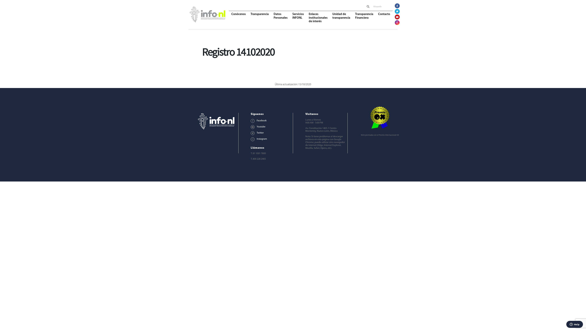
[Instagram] (397, 22)
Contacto (384, 14)
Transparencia (260, 14)
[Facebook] (397, 5)
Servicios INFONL (298, 16)
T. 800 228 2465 (258, 159)
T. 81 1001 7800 (258, 153)
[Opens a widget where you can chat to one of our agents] (574, 324)
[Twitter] (397, 11)
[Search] (368, 6)
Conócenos (238, 14)
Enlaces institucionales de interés (318, 18)
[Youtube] (397, 17)
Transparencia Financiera (364, 16)
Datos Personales (281, 16)
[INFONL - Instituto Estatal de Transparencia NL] (207, 14)
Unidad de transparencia (341, 16)
